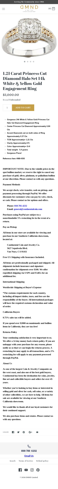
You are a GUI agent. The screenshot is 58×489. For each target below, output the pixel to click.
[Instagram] (32, 470)
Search (12, 461)
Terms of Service (26, 461)
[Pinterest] (38, 470)
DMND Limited (32, 477)
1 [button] (24, 62)
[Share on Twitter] (18, 432)
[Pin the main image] (24, 432)
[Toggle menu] (3, 8)
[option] (29, 36)
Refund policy (42, 461)
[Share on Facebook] (13, 432)
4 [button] (33, 62)
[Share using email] (37, 432)
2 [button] (27, 62)
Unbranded (14, 100)
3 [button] (30, 62)
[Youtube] (26, 470)
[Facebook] (20, 470)
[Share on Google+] (30, 432)
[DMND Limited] (29, 9)
